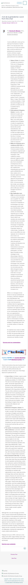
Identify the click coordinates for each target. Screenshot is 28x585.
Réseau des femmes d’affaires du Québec (17, 66)
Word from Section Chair (8, 21)
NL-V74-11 (18, 21)
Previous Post (14, 554)
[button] (19, 3)
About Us (14, 568)
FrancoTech (14, 84)
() (12, 34)
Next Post (14, 558)
